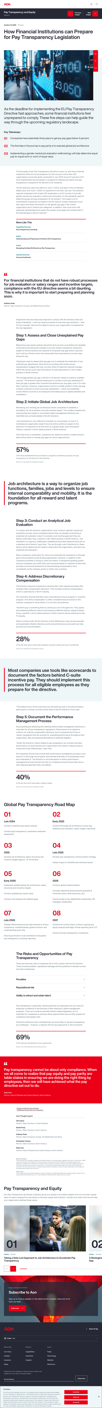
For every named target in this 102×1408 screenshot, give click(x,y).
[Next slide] (13, 1269)
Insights (29, 1360)
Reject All (76, 1397)
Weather (50, 1360)
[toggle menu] (97, 4)
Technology (51, 1356)
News (6, 1364)
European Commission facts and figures (28, 1108)
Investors (7, 1360)
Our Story (7, 1351)
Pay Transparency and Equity (19, 12)
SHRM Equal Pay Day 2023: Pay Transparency (30, 1110)
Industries (29, 1356)
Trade (49, 1351)
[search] (91, 4)
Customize (76, 1392)
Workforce (51, 1364)
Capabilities (30, 1351)
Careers (7, 1356)
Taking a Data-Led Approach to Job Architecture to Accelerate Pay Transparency (39, 1259)
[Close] (99, 1396)
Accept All (76, 1402)
